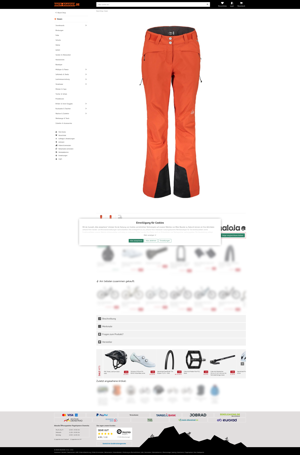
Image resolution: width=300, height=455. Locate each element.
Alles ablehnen (151, 240)
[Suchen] (207, 4)
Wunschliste (222, 6)
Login (232, 6)
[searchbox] (153, 4)
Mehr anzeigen (149, 235)
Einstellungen (165, 240)
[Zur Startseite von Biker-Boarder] (71, 4)
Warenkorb (241, 6)
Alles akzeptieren (136, 240)
